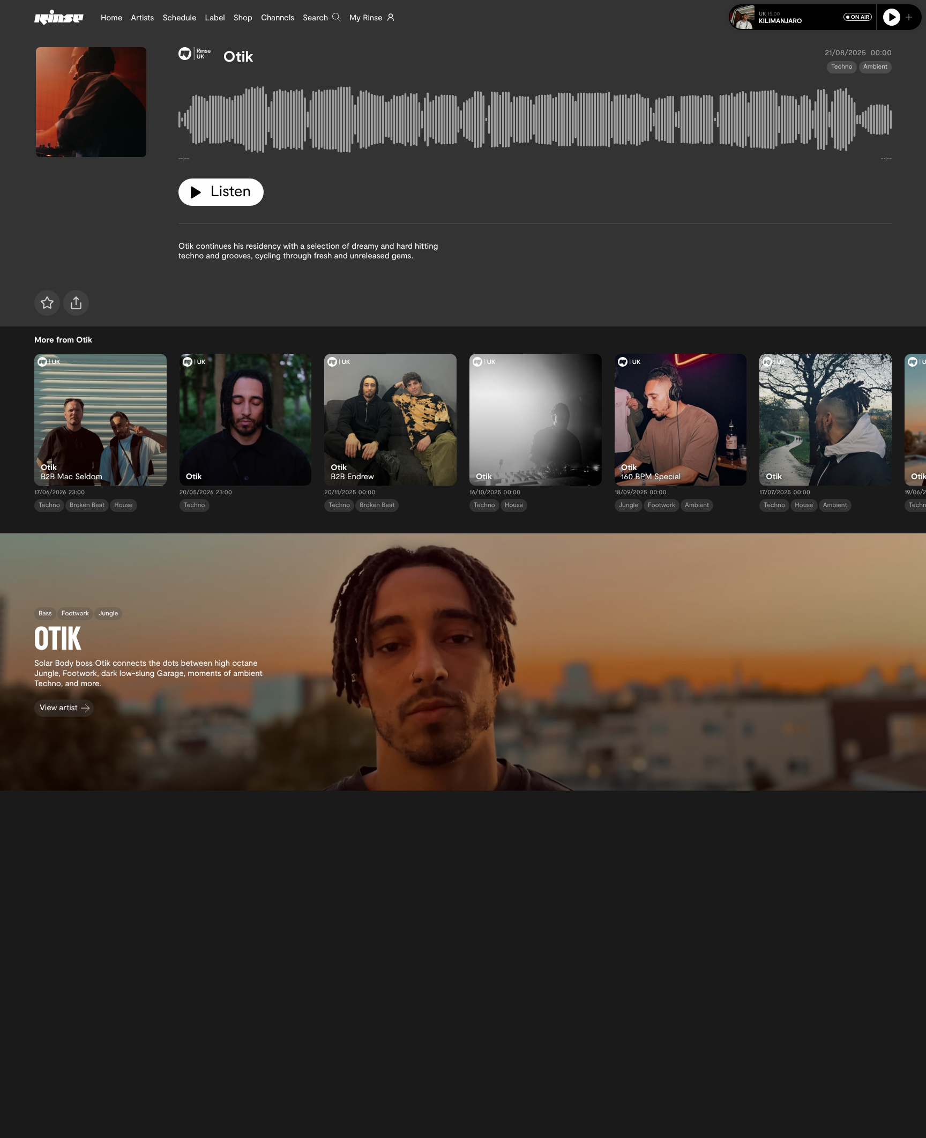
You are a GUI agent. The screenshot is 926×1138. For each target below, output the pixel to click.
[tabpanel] (535, 122)
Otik (238, 56)
